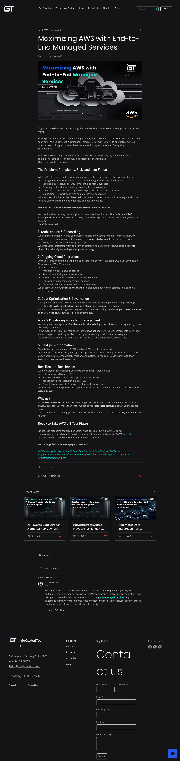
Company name (103, 709)
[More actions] (140, 30)
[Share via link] (60, 467)
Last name (123, 684)
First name (102, 684)
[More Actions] (140, 584)
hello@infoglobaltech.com (24, 666)
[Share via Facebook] (39, 467)
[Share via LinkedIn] (53, 467)
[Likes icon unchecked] (46, 609)
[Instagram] (155, 647)
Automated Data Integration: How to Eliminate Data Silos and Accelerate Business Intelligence (134, 527)
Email (99, 697)
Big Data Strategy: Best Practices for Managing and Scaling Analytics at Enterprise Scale (88, 527)
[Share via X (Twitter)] (46, 467)
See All (153, 491)
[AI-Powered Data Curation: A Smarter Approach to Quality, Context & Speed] (44, 508)
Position (100, 722)
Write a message (104, 734)
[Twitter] (160, 647)
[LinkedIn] (150, 647)
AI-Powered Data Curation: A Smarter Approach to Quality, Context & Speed (44, 527)
